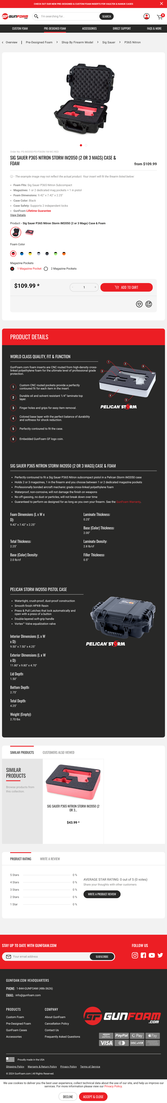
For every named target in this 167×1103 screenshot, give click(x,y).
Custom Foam (15, 1017)
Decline (68, 1096)
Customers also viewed (58, 752)
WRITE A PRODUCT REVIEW (102, 894)
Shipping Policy (15, 1066)
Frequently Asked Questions (62, 1036)
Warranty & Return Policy (42, 1066)
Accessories (14, 1036)
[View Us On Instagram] (135, 957)
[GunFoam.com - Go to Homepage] (15, 16)
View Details (18, 215)
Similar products (22, 752)
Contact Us (52, 1030)
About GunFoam (55, 1017)
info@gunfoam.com (28, 995)
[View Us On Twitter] (160, 957)
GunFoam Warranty (128, 502)
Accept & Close (93, 1096)
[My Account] (147, 16)
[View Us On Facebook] (143, 957)
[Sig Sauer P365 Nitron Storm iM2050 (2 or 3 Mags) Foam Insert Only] (29, 232)
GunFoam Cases (16, 1030)
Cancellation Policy (57, 1023)
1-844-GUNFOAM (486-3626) (34, 988)
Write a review (50, 858)
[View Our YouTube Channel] (152, 957)
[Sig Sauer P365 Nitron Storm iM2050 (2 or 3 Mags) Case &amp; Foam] (15, 232)
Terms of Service (90, 1066)
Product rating (20, 858)
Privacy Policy (68, 1066)
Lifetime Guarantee (38, 211)
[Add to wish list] (139, 304)
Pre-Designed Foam (18, 1023)
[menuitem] (73, 16)
